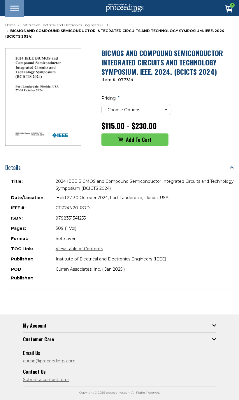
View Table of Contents (79, 248)
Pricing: (110, 98)
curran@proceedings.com (49, 361)
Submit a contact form (46, 379)
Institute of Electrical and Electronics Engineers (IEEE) (111, 259)
